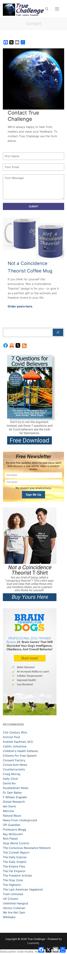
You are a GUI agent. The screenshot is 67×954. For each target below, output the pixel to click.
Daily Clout (10, 778)
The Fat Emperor (14, 871)
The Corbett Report (16, 852)
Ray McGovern (13, 834)
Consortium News (15, 764)
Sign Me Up (33, 494)
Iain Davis (9, 806)
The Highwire (12, 885)
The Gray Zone (13, 880)
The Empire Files (14, 866)
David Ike (9, 783)
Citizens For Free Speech (20, 755)
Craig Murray (12, 774)
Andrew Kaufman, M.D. (18, 741)
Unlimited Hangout (15, 903)
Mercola (8, 811)
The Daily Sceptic (15, 862)
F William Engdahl (15, 797)
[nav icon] (57, 9)
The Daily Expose (14, 857)
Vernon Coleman (14, 908)
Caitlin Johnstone (14, 746)
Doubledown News (15, 788)
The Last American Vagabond (23, 889)
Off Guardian (11, 825)
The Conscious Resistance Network (27, 848)
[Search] (58, 332)
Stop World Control (16, 843)
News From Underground (20, 820)
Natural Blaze (12, 815)
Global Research (14, 801)
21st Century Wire (15, 732)
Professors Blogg (14, 829)
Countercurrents (14, 769)
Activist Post (11, 737)
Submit (33, 206)
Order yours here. (20, 306)
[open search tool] (46, 9)
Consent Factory (14, 760)
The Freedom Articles (17, 875)
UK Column (10, 898)
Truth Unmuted (13, 894)
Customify (33, 943)
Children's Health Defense (20, 751)
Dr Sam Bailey (12, 792)
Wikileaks (9, 917)
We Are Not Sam (14, 912)
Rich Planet (10, 838)
